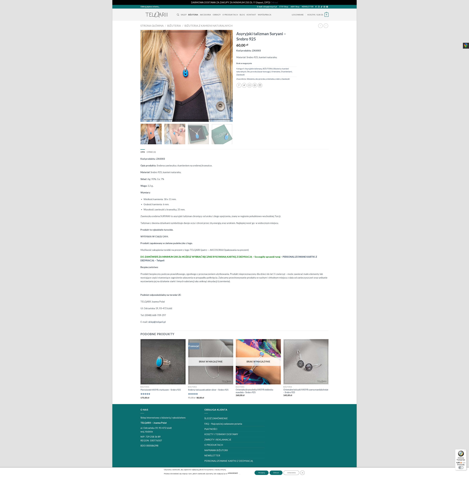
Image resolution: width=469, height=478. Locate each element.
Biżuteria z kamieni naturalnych (208, 25)
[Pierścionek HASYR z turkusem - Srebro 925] (163, 361)
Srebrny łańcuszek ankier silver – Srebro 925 (208, 389)
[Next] (228, 76)
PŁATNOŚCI (210, 429)
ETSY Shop (283, 7)
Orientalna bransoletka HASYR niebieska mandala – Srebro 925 (254, 391)
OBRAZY (217, 15)
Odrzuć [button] (274, 2)
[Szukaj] (178, 14)
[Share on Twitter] (244, 85)
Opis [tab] (142, 152)
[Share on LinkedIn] (260, 85)
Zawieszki (240, 75)
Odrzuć (276, 473)
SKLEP (184, 15)
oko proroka (260, 79)
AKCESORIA (205, 15)
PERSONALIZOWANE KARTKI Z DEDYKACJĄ (228, 460)
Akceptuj (261, 473)
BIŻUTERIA (193, 15)
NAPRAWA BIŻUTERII (216, 450)
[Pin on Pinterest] (254, 85)
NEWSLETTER (307, 7)
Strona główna (152, 25)
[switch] (460, 467)
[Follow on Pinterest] (327, 7)
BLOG (242, 15)
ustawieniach (233, 473)
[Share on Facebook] (239, 85)
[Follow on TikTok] (321, 7)
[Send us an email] (324, 7)
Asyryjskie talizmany (253, 69)
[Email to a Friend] (249, 85)
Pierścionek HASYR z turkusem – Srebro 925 (160, 389)
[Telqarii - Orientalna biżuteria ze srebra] (156, 14)
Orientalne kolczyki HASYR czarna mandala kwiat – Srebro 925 (305, 391)
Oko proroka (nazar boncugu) (259, 71)
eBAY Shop (295, 7)
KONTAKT (251, 15)
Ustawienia (291, 473)
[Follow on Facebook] (316, 7)
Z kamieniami (286, 71)
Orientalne (275, 71)
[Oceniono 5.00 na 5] (145, 394)
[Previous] (145, 76)
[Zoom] (144, 118)
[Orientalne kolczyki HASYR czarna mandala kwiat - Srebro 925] (306, 361)
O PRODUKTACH (230, 15)
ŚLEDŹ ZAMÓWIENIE (216, 418)
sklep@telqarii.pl (270, 7)
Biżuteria (251, 79)
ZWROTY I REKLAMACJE (217, 439)
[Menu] (465, 450)
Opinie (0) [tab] (151, 152)
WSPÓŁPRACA (264, 15)
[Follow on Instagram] (319, 7)
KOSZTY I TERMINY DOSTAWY (221, 434)
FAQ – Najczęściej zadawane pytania (223, 423)
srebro (278, 79)
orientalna (270, 79)
